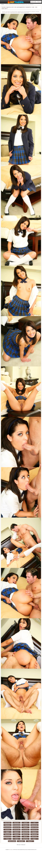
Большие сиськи (7, 827)
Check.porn (23, 844)
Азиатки (25, 822)
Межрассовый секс (7, 836)
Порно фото (16, 822)
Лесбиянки (16, 834)
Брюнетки (25, 827)
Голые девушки (25, 829)
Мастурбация (34, 834)
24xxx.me (39, 1)
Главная (2, 4)
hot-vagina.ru (11, 849)
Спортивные (25, 838)
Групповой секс (34, 829)
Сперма (16, 838)
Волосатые (7, 829)
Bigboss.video (33, 1)
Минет (16, 836)
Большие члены (16, 827)
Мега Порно (21, 841)
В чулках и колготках (34, 827)
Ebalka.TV (30, 841)
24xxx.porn (19, 844)
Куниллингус (7, 834)
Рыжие (7, 838)
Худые (34, 838)
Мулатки (25, 836)
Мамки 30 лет (25, 834)
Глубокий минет (16, 829)
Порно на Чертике (12, 841)
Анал (34, 822)
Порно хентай (7, 822)
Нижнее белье (34, 836)
